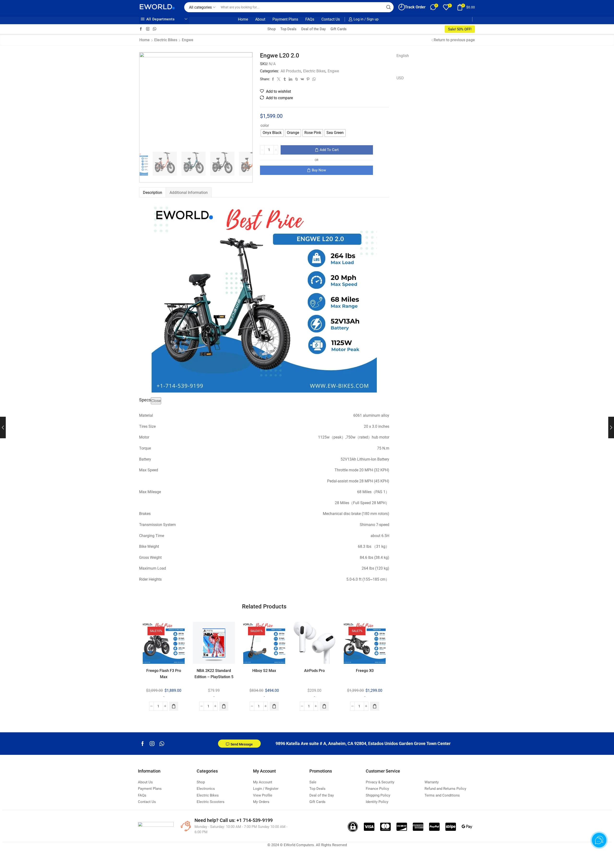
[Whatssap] (154, 29)
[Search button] (389, 7)
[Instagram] (148, 29)
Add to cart (329, 149)
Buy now (319, 170)
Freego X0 (364, 670)
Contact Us (330, 19)
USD (400, 78)
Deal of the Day (313, 29)
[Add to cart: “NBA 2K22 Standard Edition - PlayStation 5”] (224, 706)
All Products (291, 71)
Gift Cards (339, 29)
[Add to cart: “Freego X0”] (374, 706)
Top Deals (288, 29)
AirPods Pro (314, 670)
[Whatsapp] (161, 743)
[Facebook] (141, 29)
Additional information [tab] (189, 192)
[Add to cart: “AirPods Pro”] (324, 706)
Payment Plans (285, 19)
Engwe (187, 40)
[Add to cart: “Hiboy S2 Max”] (274, 706)
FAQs (309, 19)
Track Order (415, 7)
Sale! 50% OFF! (460, 29)
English (402, 55)
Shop (271, 29)
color (264, 125)
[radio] (272, 133)
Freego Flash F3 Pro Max (163, 673)
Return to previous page (454, 40)
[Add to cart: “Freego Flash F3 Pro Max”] (173, 706)
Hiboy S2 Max (264, 670)
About (260, 19)
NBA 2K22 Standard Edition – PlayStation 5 (214, 673)
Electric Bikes (165, 40)
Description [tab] (152, 192)
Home (243, 19)
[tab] (152, 192)
